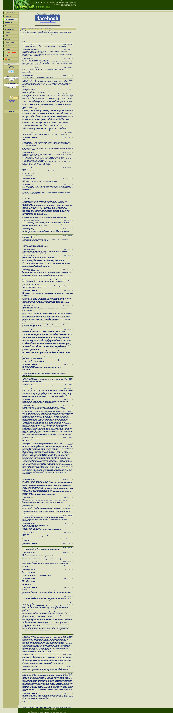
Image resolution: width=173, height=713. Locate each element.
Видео (7, 26)
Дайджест (8, 22)
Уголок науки (9, 29)
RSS (8, 59)
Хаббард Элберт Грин (68, 5)
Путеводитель (10, 13)
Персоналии (9, 42)
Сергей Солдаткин (45, 29)
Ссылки (8, 46)
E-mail (7, 55)
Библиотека (9, 19)
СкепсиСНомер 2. (11, 67)
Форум (7, 49)
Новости (8, 16)
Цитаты (7, 39)
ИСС (6, 36)
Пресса (7, 32)
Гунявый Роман (38, 712)
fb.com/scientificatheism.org (48, 22)
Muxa (64, 712)
